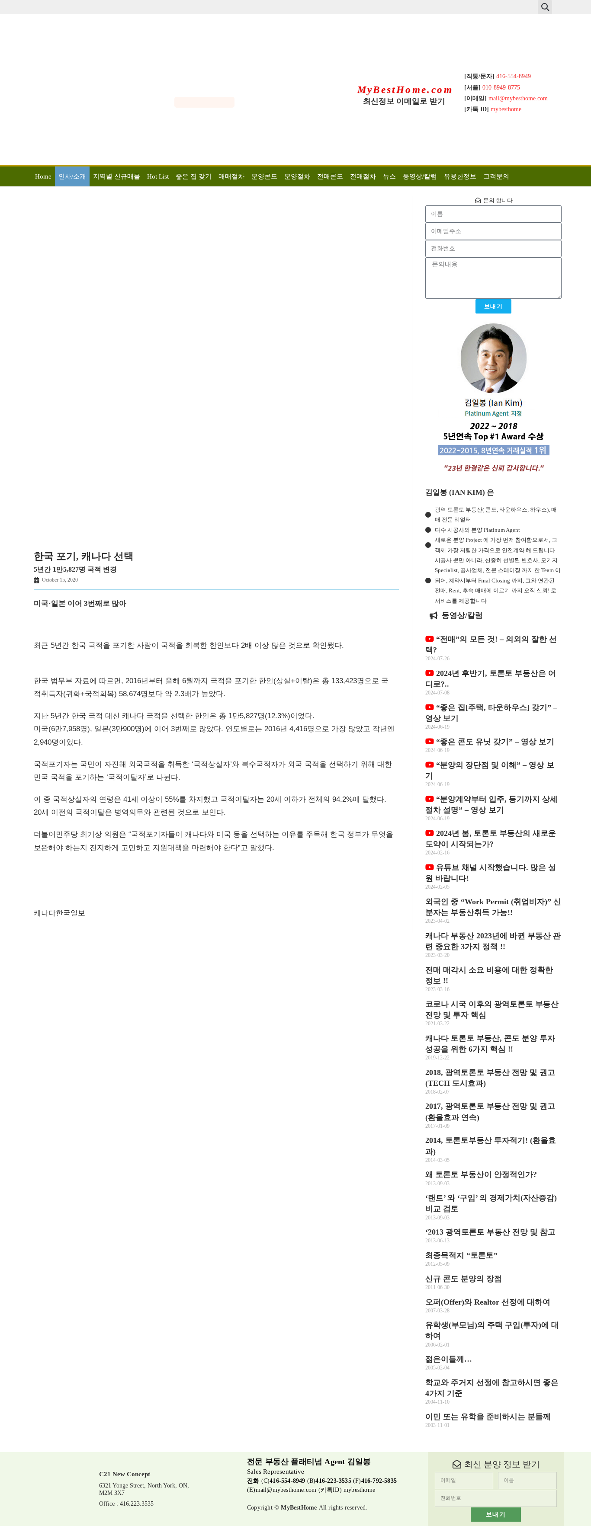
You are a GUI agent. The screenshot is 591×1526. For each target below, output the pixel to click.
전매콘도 (330, 176)
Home (43, 176)
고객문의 (496, 176)
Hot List (158, 176)
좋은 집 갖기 (194, 176)
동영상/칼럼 (420, 176)
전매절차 (363, 176)
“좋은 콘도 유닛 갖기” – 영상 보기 (494, 741)
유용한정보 (460, 176)
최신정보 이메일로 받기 (404, 101)
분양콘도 (264, 176)
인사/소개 (72, 176)
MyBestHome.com (405, 89)
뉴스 (389, 176)
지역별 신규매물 (116, 176)
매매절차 (231, 176)
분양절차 (297, 176)
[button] (545, 7)
